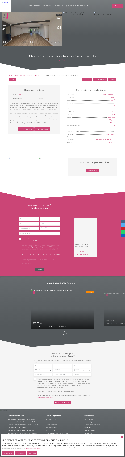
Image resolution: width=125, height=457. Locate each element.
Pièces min (77, 375)
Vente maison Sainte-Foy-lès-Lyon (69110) (21, 430)
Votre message (25, 233)
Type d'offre (37, 369)
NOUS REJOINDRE (82, 6)
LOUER (43, 6)
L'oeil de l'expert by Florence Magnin (57, 433)
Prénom (22, 219)
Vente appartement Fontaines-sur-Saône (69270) (23, 425)
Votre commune (25, 228)
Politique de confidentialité (92, 425)
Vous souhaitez (44, 227)
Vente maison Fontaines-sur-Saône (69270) (21, 419)
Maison (16, 75)
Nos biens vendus (51, 427)
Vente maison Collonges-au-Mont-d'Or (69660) (22, 433)
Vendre (57, 6)
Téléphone (44, 224)
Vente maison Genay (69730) (17, 427)
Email (21, 224)
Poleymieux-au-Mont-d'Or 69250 (29, 75)
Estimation (49, 6)
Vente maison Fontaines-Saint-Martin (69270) (22, 422)
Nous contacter (50, 430)
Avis (62, 6)
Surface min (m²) (60, 375)
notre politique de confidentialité (34, 448)
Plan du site (87, 427)
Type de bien (57, 369)
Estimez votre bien (51, 419)
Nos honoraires (88, 419)
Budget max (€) (40, 375)
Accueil (30, 6)
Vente (10, 75)
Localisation (76, 369)
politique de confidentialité (45, 397)
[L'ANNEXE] (5, 6)
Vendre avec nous (51, 422)
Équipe (67, 6)
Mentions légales (89, 422)
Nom (42, 219)
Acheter (37, 6)
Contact (73, 6)
